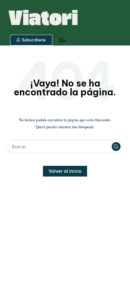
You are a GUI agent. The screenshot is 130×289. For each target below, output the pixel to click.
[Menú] (62, 40)
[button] (31, 40)
